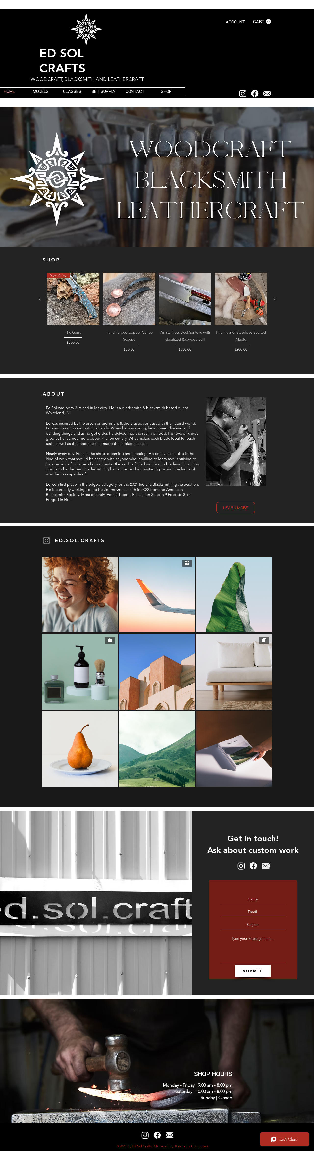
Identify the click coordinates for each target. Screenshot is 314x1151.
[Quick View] (129, 299)
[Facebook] (255, 93)
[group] (157, 313)
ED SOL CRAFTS (62, 61)
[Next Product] (274, 298)
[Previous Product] (40, 298)
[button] (262, 21)
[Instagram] (243, 93)
